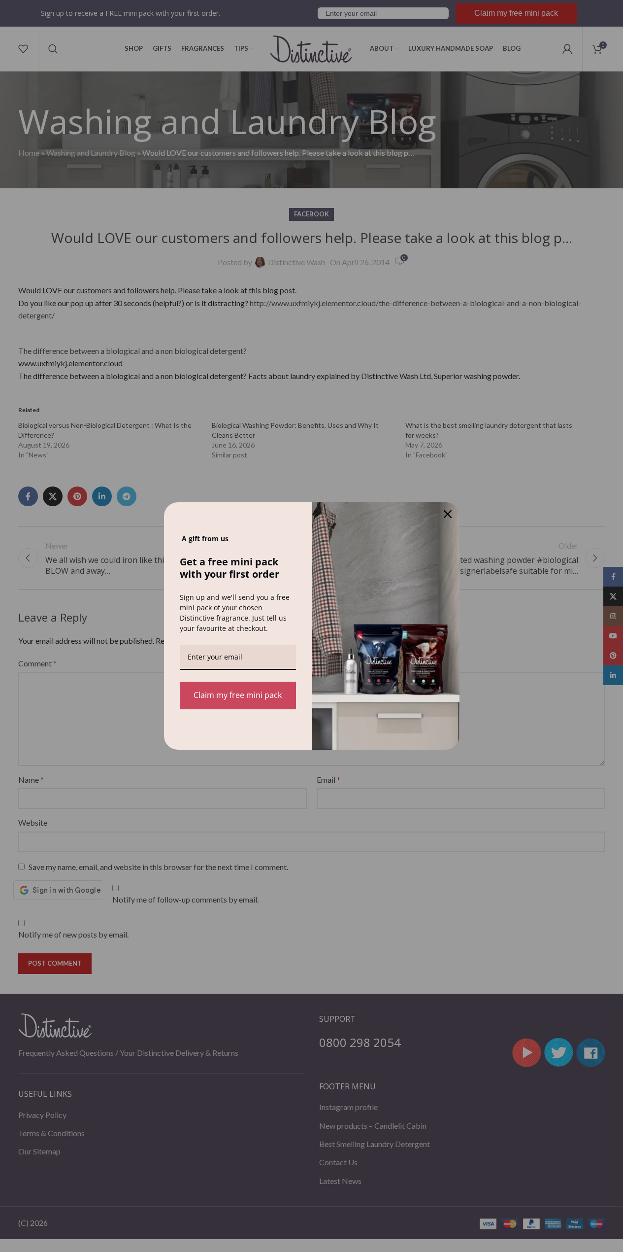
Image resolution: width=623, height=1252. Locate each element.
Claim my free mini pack (238, 695)
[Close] (447, 514)
